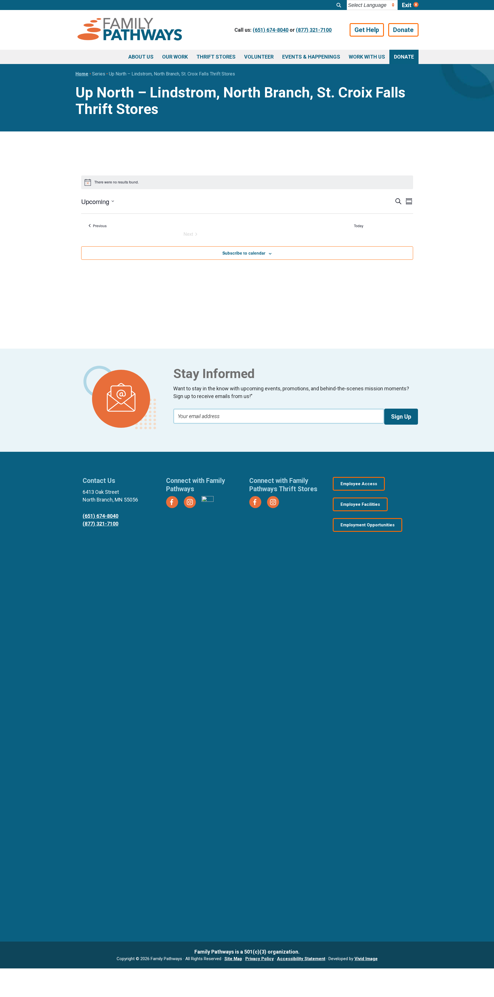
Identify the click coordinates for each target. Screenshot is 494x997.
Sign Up (401, 416)
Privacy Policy (259, 958)
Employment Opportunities (367, 525)
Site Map (233, 958)
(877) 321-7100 (314, 30)
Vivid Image (366, 958)
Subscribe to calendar (243, 253)
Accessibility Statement (301, 958)
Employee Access (358, 483)
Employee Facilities (360, 504)
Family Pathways (129, 30)
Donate (403, 29)
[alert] (247, 182)
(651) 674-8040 (270, 30)
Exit (406, 5)
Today (358, 225)
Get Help (366, 29)
